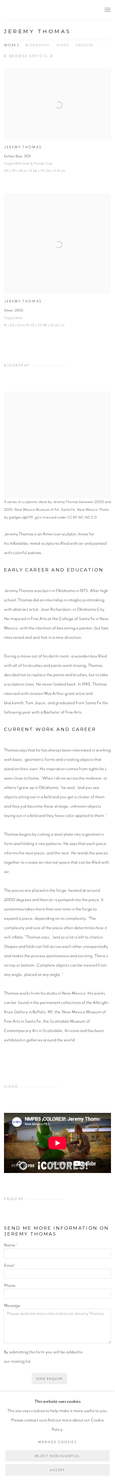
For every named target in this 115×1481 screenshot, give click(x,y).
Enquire (85, 45)
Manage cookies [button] (57, 1442)
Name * (11, 1245)
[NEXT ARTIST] (51, 56)
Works (11, 45)
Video (63, 45)
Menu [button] (107, 10)
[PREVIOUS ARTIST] (4, 56)
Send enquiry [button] (49, 1378)
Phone (10, 1286)
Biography (38, 45)
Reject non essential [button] (57, 1456)
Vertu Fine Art (36, 10)
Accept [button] (57, 1470)
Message (12, 1306)
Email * (10, 1266)
